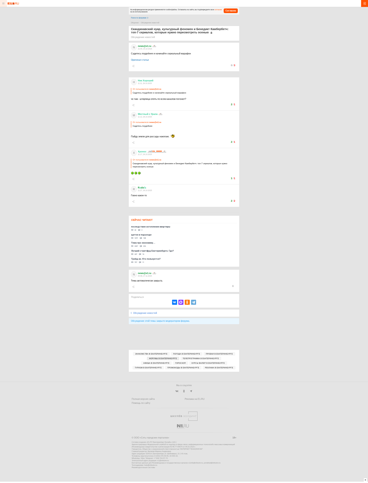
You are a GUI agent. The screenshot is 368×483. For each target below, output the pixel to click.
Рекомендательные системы (143, 467)
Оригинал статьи (140, 60)
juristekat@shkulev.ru (212, 463)
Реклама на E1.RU (195, 399)
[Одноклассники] (187, 302)
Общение (135, 23)
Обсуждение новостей (150, 23)
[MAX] (180, 302)
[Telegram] (193, 302)
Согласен (230, 10)
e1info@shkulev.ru (195, 463)
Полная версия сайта (143, 399)
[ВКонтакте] (174, 302)
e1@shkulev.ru (163, 461)
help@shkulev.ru (150, 465)
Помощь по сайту (141, 403)
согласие (218, 10)
